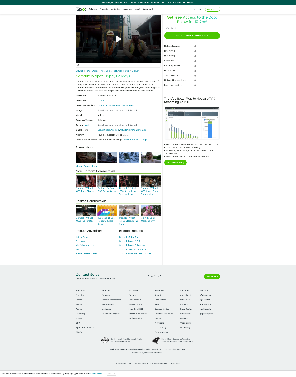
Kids (144, 130)
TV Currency (160, 327)
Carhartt (101, 100)
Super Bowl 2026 (135, 309)
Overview (80, 295)
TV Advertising (161, 332)
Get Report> (188, 2)
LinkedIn (207, 309)
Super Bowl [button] (148, 9)
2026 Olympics (135, 318)
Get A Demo (212, 9)
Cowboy (124, 130)
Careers (184, 304)
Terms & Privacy (141, 363)
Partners (184, 318)
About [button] (137, 9)
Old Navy (80, 241)
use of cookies (95, 373)
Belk (78, 249)
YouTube (120, 105)
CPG (78, 323)
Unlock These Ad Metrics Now (192, 35)
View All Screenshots (86, 166)
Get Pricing (185, 327)
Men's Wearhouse (85, 245)
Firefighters (135, 130)
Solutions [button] (93, 9)
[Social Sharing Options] (78, 65)
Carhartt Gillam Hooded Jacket (135, 253)
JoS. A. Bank (82, 237)
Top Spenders (134, 299)
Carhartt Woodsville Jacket (133, 249)
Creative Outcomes (164, 313)
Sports (79, 318)
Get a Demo (185, 323)
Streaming (80, 313)
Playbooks (159, 323)
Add (87, 125)
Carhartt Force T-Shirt (130, 241)
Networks (80, 304)
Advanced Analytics (111, 313)
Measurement (108, 304)
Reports (158, 295)
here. (184, 349)
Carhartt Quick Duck (129, 237)
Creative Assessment (111, 299)
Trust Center (175, 363)
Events (158, 318)
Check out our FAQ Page (134, 139)
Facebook (102, 105)
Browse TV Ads (135, 304)
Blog (157, 304)
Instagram (208, 313)
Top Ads (132, 295)
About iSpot (185, 295)
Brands (79, 299)
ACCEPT (111, 373)
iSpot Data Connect (85, 327)
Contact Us (185, 313)
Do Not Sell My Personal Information (147, 352)
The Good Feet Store (86, 253)
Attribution (106, 309)
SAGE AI (79, 332)
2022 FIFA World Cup (137, 313)
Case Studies (160, 299)
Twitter (111, 105)
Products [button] (104, 9)
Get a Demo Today (175, 162)
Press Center (186, 309)
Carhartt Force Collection (132, 245)
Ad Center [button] (115, 9)
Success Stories (162, 309)
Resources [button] (127, 9)
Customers (185, 299)
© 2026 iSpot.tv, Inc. (124, 363)
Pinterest (130, 105)
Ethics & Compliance (158, 363)
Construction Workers (108, 130)
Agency (79, 309)
